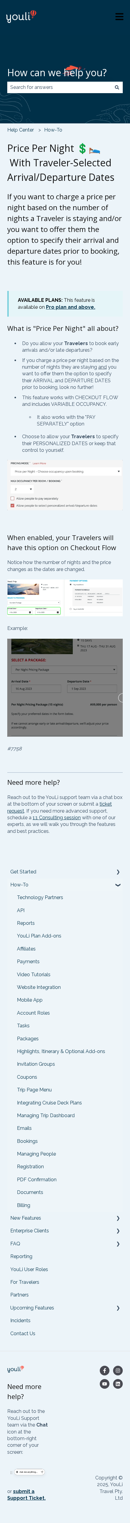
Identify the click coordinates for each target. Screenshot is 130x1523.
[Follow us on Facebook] (104, 1370)
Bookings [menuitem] (27, 1141)
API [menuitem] (20, 910)
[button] (118, 872)
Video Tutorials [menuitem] (33, 974)
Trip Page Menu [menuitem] (34, 1090)
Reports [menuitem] (26, 923)
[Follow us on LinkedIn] (118, 1384)
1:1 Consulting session (57, 817)
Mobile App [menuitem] (30, 1000)
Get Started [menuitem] (23, 872)
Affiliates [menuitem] (26, 949)
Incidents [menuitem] (20, 1320)
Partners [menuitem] (19, 1295)
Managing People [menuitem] (36, 1154)
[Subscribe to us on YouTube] (104, 1384)
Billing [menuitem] (23, 1205)
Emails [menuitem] (24, 1128)
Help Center (20, 130)
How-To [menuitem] (19, 885)
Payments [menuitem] (28, 961)
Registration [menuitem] (30, 1166)
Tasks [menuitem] (23, 1026)
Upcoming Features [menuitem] (32, 1308)
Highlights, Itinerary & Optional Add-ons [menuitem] (61, 1051)
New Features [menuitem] (25, 1218)
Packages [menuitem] (28, 1039)
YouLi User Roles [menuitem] (29, 1269)
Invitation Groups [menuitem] (36, 1064)
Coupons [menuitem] (27, 1077)
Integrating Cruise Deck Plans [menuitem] (49, 1103)
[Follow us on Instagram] (118, 1370)
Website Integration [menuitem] (39, 987)
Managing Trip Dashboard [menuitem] (46, 1115)
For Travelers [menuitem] (24, 1282)
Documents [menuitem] (30, 1192)
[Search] (117, 87)
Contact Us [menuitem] (22, 1333)
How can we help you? (57, 72)
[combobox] (59, 87)
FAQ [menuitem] (15, 1244)
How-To (53, 130)
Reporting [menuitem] (21, 1256)
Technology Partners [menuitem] (40, 897)
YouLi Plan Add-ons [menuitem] (39, 936)
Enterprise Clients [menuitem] (29, 1231)
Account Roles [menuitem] (33, 1013)
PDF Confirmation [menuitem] (37, 1179)
